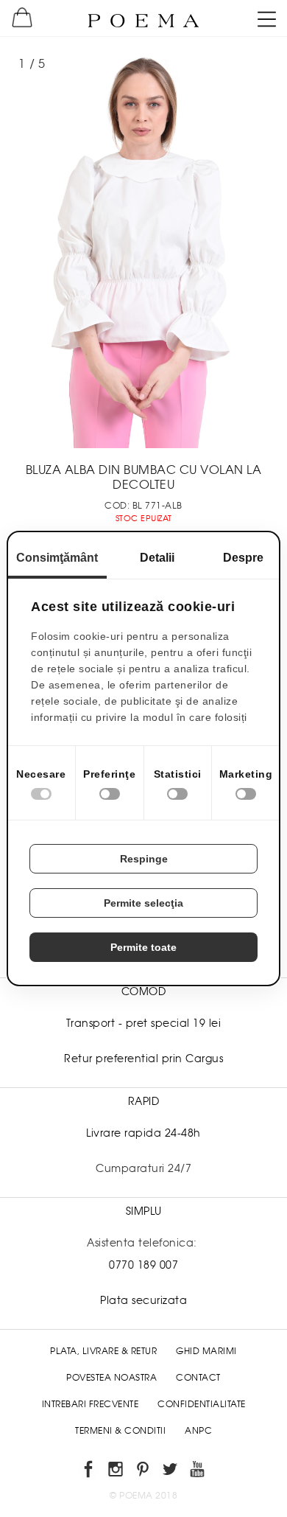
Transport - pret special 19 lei (144, 1023)
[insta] (116, 1471)
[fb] (89, 1471)
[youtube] (198, 1471)
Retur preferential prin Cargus (143, 1058)
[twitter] (171, 1471)
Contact (198, 1378)
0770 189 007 (143, 1265)
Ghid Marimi (206, 1351)
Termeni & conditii (120, 1431)
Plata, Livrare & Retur (103, 1351)
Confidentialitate (201, 1404)
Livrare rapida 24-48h (143, 1133)
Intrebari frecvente (90, 1404)
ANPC (198, 1431)
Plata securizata (143, 1300)
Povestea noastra (111, 1378)
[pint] (143, 1471)
